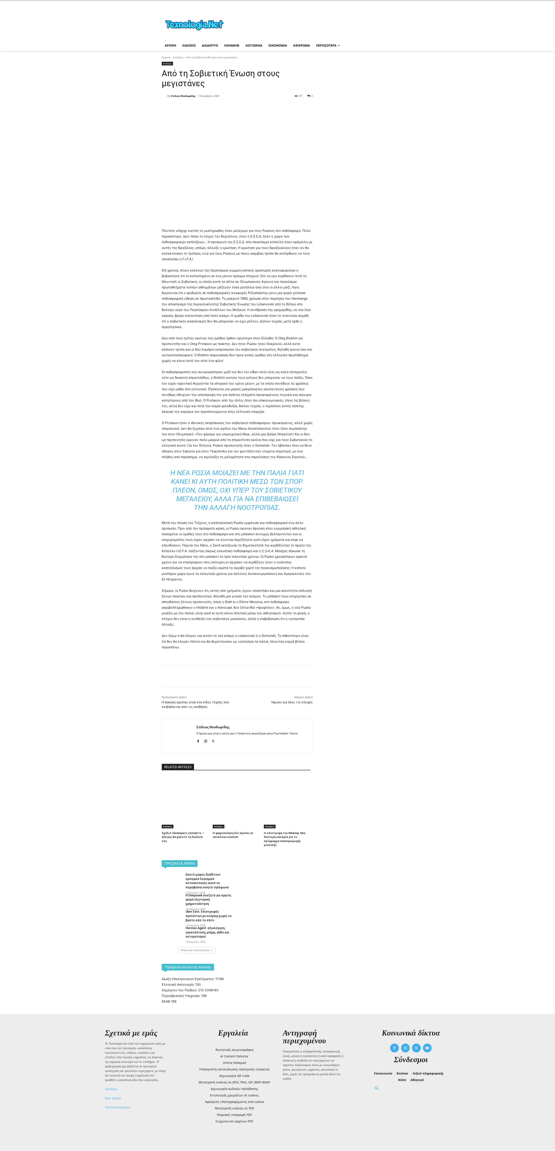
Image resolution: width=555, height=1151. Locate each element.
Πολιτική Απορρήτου (117, 1107)
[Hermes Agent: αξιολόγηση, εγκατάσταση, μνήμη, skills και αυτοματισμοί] (172, 933)
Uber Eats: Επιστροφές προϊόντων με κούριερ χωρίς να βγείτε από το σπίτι (209, 916)
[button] (377, 1088)
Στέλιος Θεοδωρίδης (183, 96)
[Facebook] (200, 107)
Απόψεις (178, 57)
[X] (210, 107)
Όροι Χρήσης (113, 1098)
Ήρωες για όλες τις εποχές (292, 702)
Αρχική (166, 57)
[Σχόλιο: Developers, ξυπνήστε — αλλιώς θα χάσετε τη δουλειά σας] (185, 792)
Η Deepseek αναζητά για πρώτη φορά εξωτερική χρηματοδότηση (208, 900)
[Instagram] (205, 740)
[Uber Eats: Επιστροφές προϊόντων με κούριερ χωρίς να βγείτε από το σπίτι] (172, 917)
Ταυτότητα (111, 1089)
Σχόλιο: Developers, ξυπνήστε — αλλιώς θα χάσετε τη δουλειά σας (183, 836)
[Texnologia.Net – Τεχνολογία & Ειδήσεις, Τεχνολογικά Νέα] (196, 24)
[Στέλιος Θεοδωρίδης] (164, 96)
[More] (240, 107)
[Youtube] (427, 1048)
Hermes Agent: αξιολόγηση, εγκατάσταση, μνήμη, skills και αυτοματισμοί (207, 932)
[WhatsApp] (230, 107)
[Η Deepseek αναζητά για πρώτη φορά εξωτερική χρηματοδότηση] (172, 900)
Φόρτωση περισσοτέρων (195, 950)
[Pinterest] (220, 107)
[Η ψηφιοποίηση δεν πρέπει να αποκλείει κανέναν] (236, 792)
